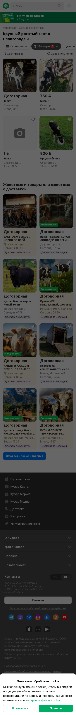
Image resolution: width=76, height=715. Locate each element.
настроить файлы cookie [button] (43, 700)
